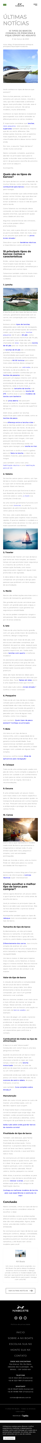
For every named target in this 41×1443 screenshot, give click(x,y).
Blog (9, 44)
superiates (7, 129)
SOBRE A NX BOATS (20, 1338)
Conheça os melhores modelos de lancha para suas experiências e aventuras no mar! (20, 1193)
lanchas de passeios (11, 375)
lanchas (31, 123)
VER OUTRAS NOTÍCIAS (18, 1291)
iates (17, 343)
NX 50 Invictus (18, 360)
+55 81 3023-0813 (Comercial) (20, 1378)
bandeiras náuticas (28, 242)
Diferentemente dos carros (14, 943)
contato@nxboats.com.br (20, 1397)
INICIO (20, 1332)
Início (5, 44)
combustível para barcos (13, 187)
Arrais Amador (29, 687)
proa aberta (13, 401)
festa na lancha (17, 453)
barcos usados (20, 1010)
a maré (26, 496)
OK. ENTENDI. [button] (9, 1438)
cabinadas (26, 367)
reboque (6, 918)
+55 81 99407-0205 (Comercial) (20, 1389)
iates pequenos (9, 126)
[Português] (4, 6)
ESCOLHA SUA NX (20, 1344)
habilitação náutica (11, 465)
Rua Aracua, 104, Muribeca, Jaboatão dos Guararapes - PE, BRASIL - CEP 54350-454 (20, 1366)
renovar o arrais (16, 1181)
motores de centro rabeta (14, 1080)
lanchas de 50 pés (12, 350)
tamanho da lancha (22, 388)
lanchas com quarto (16, 653)
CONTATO (20, 1355)
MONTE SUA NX (20, 1349)
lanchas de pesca (10, 418)
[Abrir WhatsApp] (36, 1437)
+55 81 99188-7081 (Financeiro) (20, 1392)
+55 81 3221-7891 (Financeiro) (20, 1381)
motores (17, 505)
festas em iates (25, 680)
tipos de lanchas (23, 324)
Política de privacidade (20, 1324)
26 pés (24, 335)
